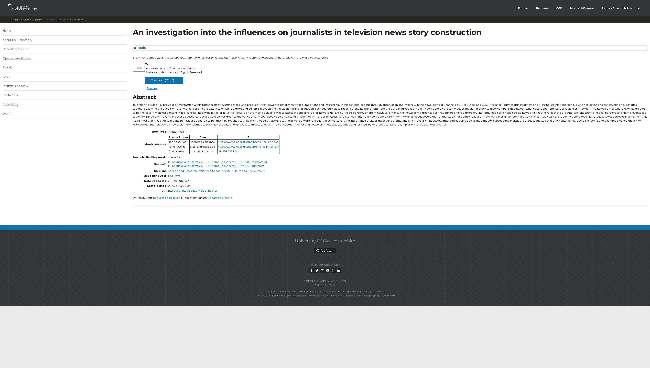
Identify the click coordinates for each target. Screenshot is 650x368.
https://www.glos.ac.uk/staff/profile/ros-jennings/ (248, 141)
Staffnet (319, 285)
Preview (152, 88)
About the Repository (17, 40)
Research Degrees (582, 8)
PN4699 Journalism (251, 165)
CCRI (559, 8)
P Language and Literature (185, 162)
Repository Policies (15, 49)
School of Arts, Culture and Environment (238, 170)
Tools (141, 48)
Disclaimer (337, 295)
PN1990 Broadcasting (253, 162)
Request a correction (166, 197)
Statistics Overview (15, 86)
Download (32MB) (162, 80)
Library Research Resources (622, 8)
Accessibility (10, 104)
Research (542, 8)
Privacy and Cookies (318, 295)
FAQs (6, 76)
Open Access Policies (17, 58)
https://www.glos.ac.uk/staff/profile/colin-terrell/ (248, 146)
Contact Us (10, 95)
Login (6, 113)
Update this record (220, 197)
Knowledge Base (281, 295)
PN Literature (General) (221, 162)
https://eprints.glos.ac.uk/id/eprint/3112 (192, 190)
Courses (523, 8)
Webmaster (390, 295)
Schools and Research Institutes (188, 170)
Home (7, 30)
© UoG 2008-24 (262, 295)
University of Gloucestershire (25, 19)
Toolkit (7, 67)
